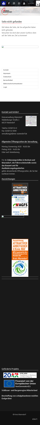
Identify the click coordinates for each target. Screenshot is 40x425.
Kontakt (31, 3)
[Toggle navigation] (35, 9)
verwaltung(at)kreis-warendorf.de (14, 134)
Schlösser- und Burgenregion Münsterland (19, 390)
